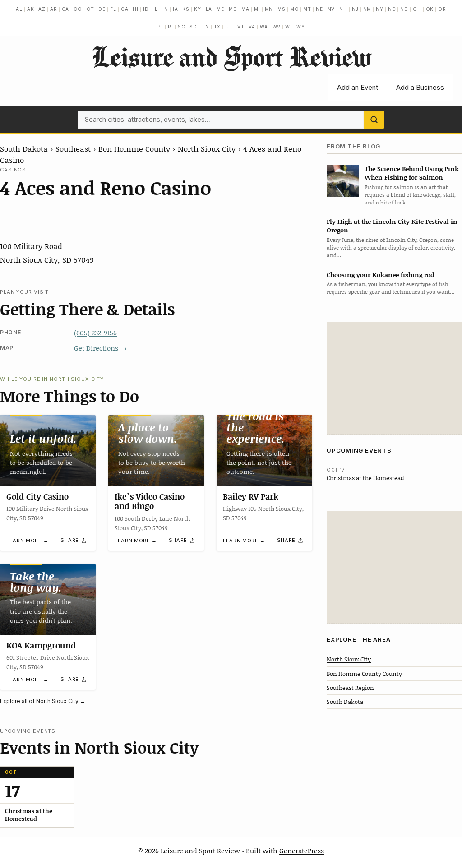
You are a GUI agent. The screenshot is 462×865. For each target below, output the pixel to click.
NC (392, 9)
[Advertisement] (394, 378)
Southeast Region (350, 688)
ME (220, 9)
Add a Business (420, 87)
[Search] (374, 120)
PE (160, 26)
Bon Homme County (134, 148)
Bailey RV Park (250, 496)
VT (241, 26)
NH (343, 9)
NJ (355, 9)
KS (185, 9)
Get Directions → (100, 348)
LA (209, 9)
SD (193, 26)
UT (229, 26)
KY (197, 9)
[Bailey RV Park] (264, 450)
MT (307, 9)
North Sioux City (207, 148)
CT (90, 9)
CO (78, 9)
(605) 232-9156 (95, 333)
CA (65, 9)
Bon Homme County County (364, 674)
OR (442, 9)
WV (277, 26)
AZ (42, 9)
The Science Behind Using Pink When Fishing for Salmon (412, 173)
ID (146, 9)
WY (300, 26)
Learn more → (27, 540)
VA (252, 26)
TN (205, 26)
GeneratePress (301, 851)
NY (379, 9)
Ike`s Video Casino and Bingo (150, 501)
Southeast (73, 148)
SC (181, 26)
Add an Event (357, 87)
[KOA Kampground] (48, 599)
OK (430, 9)
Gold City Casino (37, 496)
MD (233, 9)
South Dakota (24, 148)
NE (319, 9)
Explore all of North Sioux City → (42, 701)
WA (264, 26)
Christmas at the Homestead (365, 478)
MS (281, 9)
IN (165, 9)
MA (245, 9)
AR (53, 9)
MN (269, 9)
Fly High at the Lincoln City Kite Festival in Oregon (392, 226)
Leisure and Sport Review (231, 56)
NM (367, 9)
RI (170, 26)
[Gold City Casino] (48, 450)
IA (175, 9)
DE (102, 9)
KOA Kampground (41, 645)
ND (404, 9)
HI (136, 9)
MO (294, 9)
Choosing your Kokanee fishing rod (380, 274)
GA (125, 9)
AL (19, 9)
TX (217, 26)
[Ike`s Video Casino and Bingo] (156, 450)
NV (331, 9)
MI (257, 9)
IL (155, 9)
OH (417, 9)
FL (113, 9)
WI (288, 26)
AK (30, 9)
